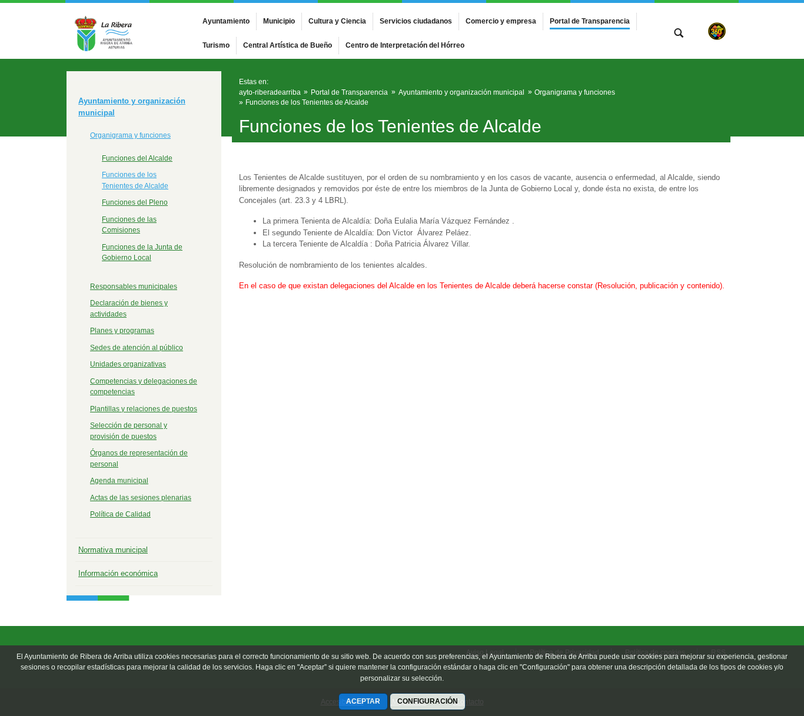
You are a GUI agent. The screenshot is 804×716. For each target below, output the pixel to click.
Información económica (118, 573)
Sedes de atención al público (136, 348)
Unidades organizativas (128, 364)
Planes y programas (122, 331)
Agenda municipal (119, 481)
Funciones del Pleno (135, 202)
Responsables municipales (133, 286)
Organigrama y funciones (130, 135)
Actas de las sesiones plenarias (140, 498)
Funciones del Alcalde (137, 158)
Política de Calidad (120, 514)
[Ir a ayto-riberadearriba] (131, 31)
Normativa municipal (113, 549)
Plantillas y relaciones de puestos (143, 409)
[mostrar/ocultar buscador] (678, 34)
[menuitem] (226, 21)
